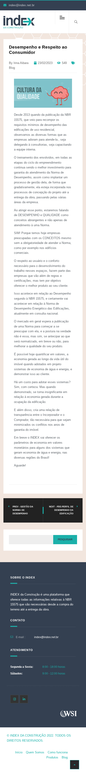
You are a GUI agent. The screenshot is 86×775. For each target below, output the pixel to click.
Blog (12, 67)
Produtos (52, 757)
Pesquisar (65, 539)
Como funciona (58, 752)
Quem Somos (35, 752)
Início (18, 752)
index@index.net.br (21, 5)
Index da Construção (28, 735)
